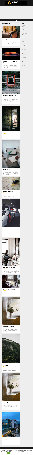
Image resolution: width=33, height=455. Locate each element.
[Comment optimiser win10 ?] (11, 183)
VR (22, 64)
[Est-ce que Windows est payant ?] (11, 251)
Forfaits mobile (24, 34)
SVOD (23, 53)
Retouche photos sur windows (9, 402)
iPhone (23, 41)
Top (22, 61)
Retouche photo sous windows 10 (9, 438)
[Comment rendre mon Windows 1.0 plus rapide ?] (11, 213)
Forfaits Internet (24, 33)
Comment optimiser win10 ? (8, 191)
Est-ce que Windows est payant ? (9, 267)
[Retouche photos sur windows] (11, 387)
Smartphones (24, 52)
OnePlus (23, 45)
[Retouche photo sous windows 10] (11, 424)
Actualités (23, 25)
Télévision (23, 60)
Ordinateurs (24, 46)
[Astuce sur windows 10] (11, 153)
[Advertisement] (16, 12)
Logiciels (23, 42)
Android (23, 26)
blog (23, 30)
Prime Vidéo (24, 57)
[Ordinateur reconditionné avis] (11, 281)
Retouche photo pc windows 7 (9, 326)
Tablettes (23, 58)
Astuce (23, 29)
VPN (23, 62)
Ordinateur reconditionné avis (9, 289)
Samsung (23, 50)
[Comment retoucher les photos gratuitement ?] (11, 348)
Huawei (23, 38)
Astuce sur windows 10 (7, 169)
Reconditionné (24, 49)
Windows (23, 65)
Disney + (23, 54)
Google (23, 37)
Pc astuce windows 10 (7, 132)
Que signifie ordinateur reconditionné (10, 39)
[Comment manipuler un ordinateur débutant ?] (11, 53)
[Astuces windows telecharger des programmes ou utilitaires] (11, 82)
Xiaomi (23, 66)
